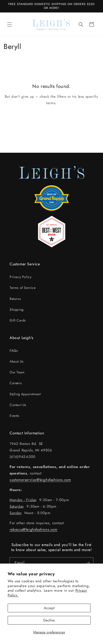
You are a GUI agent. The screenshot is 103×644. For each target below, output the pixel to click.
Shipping (17, 309)
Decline (49, 620)
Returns (15, 298)
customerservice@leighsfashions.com (40, 479)
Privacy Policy (20, 276)
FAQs (14, 350)
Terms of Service (23, 287)
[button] (9, 24)
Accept (49, 608)
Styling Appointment (25, 394)
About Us (17, 361)
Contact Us (18, 404)
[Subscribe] (88, 563)
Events (14, 415)
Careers (16, 383)
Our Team (17, 372)
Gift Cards (18, 320)
